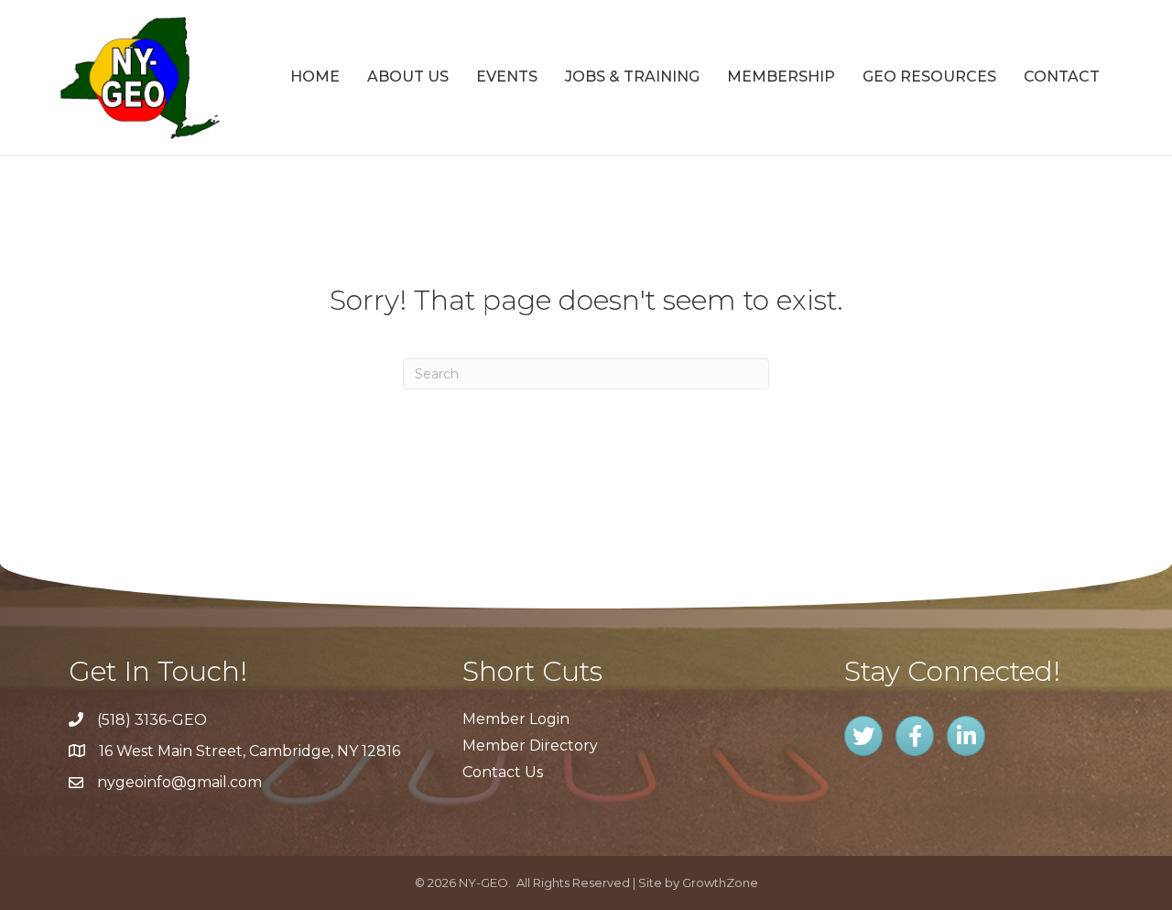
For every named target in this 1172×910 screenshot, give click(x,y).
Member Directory (530, 745)
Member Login (516, 719)
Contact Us (502, 772)
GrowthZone (720, 882)
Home (315, 76)
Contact (1062, 76)
